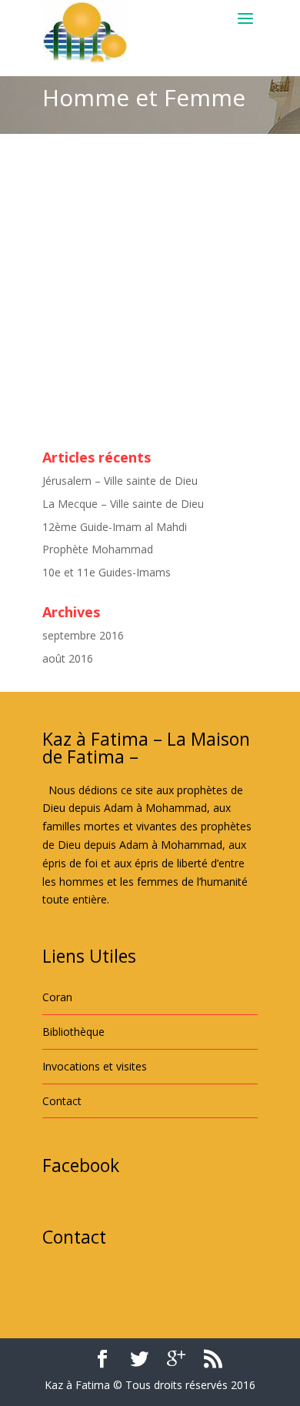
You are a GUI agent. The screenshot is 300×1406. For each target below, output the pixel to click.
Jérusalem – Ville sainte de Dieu (120, 480)
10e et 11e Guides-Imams (106, 572)
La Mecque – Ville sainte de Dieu (123, 503)
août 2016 (67, 658)
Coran (57, 997)
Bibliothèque (73, 1031)
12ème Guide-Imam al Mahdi (114, 526)
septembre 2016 (83, 635)
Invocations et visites (94, 1066)
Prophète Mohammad (97, 549)
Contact (62, 1101)
